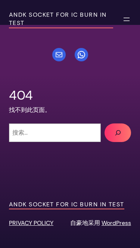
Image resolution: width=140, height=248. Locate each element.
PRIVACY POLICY (31, 223)
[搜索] (118, 132)
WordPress (116, 223)
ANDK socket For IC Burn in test (66, 204)
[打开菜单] (126, 19)
